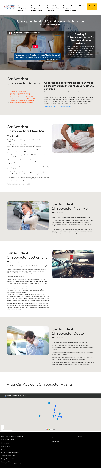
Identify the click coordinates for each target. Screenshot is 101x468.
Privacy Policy (55, 441)
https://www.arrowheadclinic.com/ (11, 464)
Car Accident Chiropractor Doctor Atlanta (22, 100)
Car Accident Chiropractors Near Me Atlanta (36, 8)
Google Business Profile (8, 455)
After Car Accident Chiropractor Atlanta (22, 102)
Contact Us (92, 7)
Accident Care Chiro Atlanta (18, 91)
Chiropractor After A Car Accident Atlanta (57, 106)
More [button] (81, 6)
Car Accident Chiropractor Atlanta (22, 8)
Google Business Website (8, 459)
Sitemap (54, 438)
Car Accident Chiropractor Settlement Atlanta (69, 8)
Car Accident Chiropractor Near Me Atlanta (53, 8)
